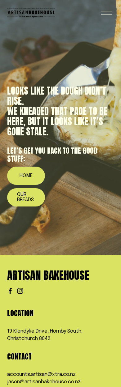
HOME (26, 175)
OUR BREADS (25, 197)
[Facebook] (10, 291)
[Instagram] (20, 291)
